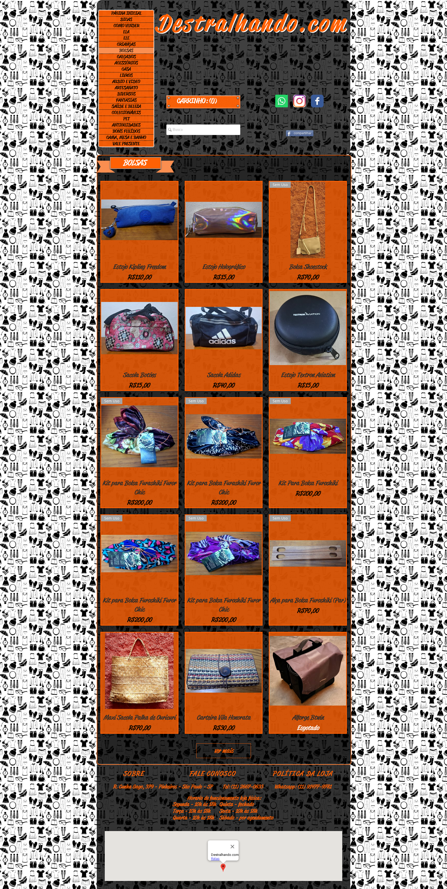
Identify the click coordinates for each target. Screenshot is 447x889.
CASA (126, 69)
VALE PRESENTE (126, 143)
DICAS (126, 19)
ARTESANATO (126, 88)
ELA (126, 32)
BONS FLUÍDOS (126, 131)
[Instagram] (299, 101)
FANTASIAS (126, 100)
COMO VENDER (126, 25)
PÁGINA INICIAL (126, 13)
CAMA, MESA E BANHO (126, 137)
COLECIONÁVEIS (126, 112)
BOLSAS (126, 50)
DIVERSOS (126, 94)
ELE (126, 38)
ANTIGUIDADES (126, 125)
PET (126, 119)
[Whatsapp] (281, 101)
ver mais (223, 750)
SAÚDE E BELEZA (126, 106)
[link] (203, 101)
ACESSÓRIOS (126, 63)
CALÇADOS (126, 57)
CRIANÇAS (126, 44)
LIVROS (126, 75)
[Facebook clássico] (317, 101)
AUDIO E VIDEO (126, 81)
